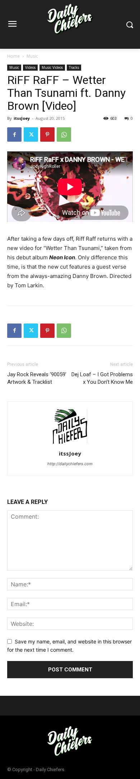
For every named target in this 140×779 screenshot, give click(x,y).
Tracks (74, 67)
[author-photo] (70, 443)
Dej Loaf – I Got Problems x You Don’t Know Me (102, 378)
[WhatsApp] (64, 134)
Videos (30, 67)
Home (13, 56)
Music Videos (52, 67)
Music (32, 56)
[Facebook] (14, 134)
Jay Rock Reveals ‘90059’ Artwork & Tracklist (36, 378)
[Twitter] (31, 134)
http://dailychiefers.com (70, 463)
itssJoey (22, 118)
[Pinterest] (47, 134)
